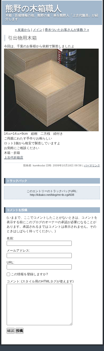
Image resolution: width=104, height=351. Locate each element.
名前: (10, 238)
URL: (10, 262)
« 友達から (22, 30)
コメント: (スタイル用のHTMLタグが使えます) (40, 281)
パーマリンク (92, 165)
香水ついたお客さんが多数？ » (67, 30)
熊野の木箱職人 (33, 8)
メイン (37, 30)
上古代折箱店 (13, 157)
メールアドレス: (18, 250)
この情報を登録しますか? (29, 274)
